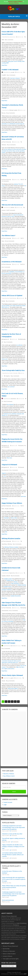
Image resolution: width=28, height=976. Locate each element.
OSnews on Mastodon (9, 951)
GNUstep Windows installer (11, 547)
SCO (23, 179)
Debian (3, 301)
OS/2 (23, 264)
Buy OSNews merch (9, 776)
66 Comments (11, 210)
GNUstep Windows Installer (11, 538)
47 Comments (5, 181)
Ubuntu (3, 680)
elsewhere (13, 398)
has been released (15, 78)
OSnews (9, 972)
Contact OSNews (7, 956)
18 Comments (15, 575)
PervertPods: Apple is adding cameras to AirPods (13, 839)
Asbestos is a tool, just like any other (12, 834)
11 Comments (14, 470)
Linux (4, 113)
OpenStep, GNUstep (7, 544)
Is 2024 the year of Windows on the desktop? (12, 872)
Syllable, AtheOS (6, 575)
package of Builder (6, 589)
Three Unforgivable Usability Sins (13, 370)
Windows (4, 144)
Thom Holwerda (7, 142)
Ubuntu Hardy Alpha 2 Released (12, 675)
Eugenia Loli (6, 339)
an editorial (19, 345)
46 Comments (8, 401)
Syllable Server (10, 580)
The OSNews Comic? (8, 235)
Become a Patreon (8, 773)
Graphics (8, 376)
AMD (3, 39)
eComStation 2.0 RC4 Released (11, 262)
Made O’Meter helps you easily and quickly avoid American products (14, 886)
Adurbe (12, 207)
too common (11, 386)
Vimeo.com (4, 359)
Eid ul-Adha (14, 517)
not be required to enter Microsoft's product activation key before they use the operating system (14, 151)
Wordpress (16, 925)
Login (4, 804)
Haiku (24, 645)
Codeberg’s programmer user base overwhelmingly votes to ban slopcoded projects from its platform (13, 827)
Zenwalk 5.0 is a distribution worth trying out (13, 123)
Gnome (22, 445)
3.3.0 (5, 476)
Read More (4, 65)
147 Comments (5, 447)
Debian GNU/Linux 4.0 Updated (12, 295)
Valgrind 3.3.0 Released (9, 464)
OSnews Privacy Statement (9, 916)
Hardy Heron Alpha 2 (13, 688)
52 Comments (12, 144)
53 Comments (11, 680)
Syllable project (8, 578)
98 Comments (10, 508)
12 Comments (14, 610)
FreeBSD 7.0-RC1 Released (10, 69)
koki (12, 645)
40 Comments (8, 342)
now (25, 185)
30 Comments (11, 75)
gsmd (12, 678)
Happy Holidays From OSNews (12, 503)
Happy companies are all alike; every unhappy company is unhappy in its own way (13, 846)
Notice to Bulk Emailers (9, 953)
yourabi (12, 72)
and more (23, 496)
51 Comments (15, 376)
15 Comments (11, 113)
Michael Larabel (13, 110)
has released (10, 404)
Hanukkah (6, 517)
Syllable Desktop (21, 585)
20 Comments (6, 267)
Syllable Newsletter (16, 595)
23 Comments (6, 648)
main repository (15, 583)
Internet (4, 210)
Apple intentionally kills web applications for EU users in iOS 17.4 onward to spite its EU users (13, 879)
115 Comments (10, 241)
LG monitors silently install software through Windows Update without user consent (13, 854)
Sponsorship (6, 948)
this (6, 531)
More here (9, 457)
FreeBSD (4, 75)
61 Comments (9, 39)
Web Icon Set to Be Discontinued (12, 205)
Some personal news (8, 900)
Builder (16, 582)
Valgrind (4, 473)
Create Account (7, 802)
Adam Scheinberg (21, 923)
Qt (2, 401)
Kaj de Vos (12, 573)
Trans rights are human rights (11, 958)
